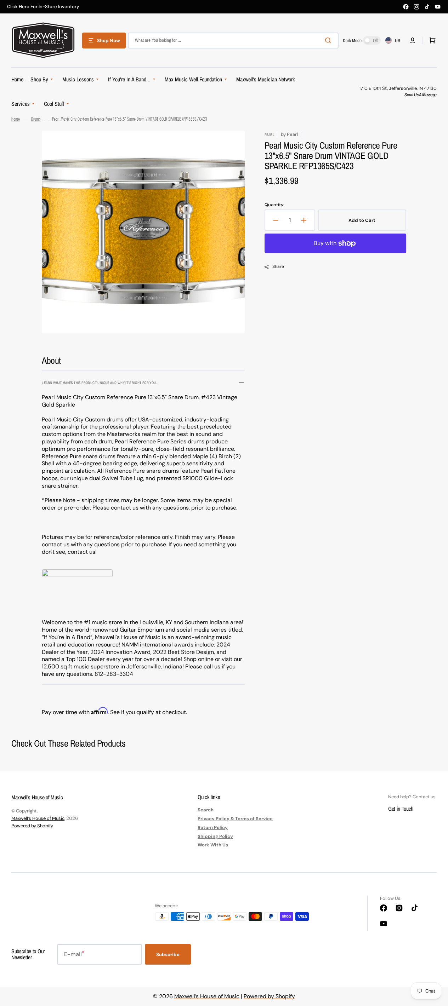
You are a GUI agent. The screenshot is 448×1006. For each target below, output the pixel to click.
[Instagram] (416, 7)
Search (206, 810)
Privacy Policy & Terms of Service (235, 819)
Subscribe (168, 955)
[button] (412, 40)
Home (15, 119)
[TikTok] (427, 7)
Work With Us (213, 845)
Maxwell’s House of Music (37, 818)
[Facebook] (406, 7)
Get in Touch (400, 808)
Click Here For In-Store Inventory (43, 7)
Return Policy (213, 827)
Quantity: (274, 205)
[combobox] (233, 40)
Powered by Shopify (32, 826)
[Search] (329, 40)
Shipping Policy (215, 836)
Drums (36, 119)
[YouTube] (438, 7)
